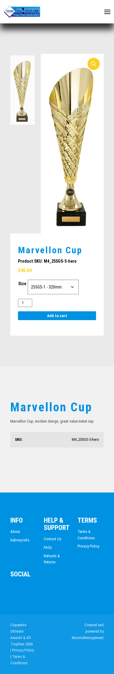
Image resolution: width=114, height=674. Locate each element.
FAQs (48, 547)
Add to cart (57, 315)
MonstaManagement (88, 637)
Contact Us (52, 539)
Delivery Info (19, 540)
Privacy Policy (88, 546)
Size (22, 283)
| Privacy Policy (22, 650)
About (15, 531)
